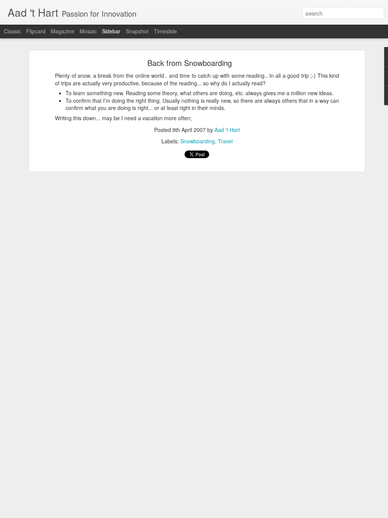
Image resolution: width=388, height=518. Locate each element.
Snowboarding (197, 141)
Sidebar (111, 31)
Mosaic (88, 31)
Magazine (62, 31)
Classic (12, 31)
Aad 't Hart (227, 129)
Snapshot (137, 31)
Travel (225, 141)
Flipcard (35, 31)
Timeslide (165, 31)
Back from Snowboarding (189, 62)
